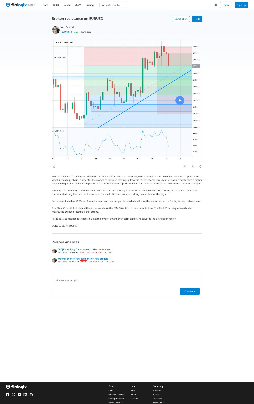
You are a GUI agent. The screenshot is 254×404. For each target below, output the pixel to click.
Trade (197, 18)
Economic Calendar (116, 394)
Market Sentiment (115, 403)
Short (82, 252)
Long (76, 32)
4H (71, 32)
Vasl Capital (67, 27)
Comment (189, 291)
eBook (133, 394)
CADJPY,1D (73, 252)
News (66, 5)
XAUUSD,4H (74, 262)
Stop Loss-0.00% (94, 252)
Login (226, 5)
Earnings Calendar (116, 399)
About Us (157, 390)
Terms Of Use (159, 403)
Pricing (90, 5)
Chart (44, 5)
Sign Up (241, 5)
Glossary (134, 399)
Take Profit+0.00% (95, 262)
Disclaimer (157, 399)
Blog (133, 390)
